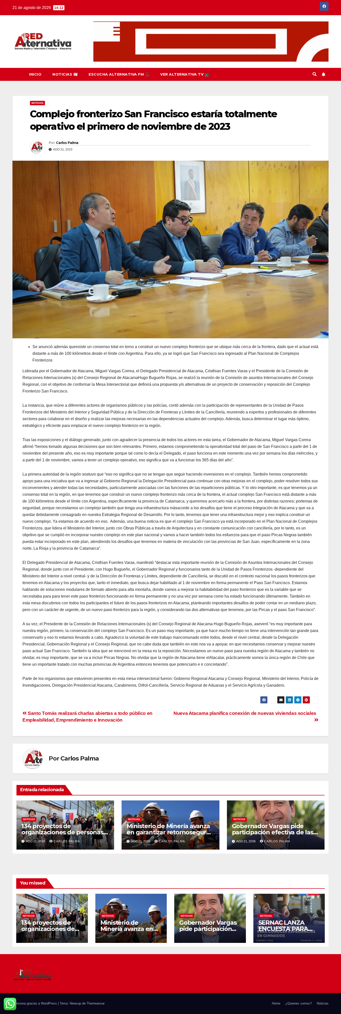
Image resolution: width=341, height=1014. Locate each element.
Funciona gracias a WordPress (35, 1003)
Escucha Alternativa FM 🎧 (119, 74)
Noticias (37, 103)
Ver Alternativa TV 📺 (184, 74)
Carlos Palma (67, 142)
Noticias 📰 (65, 74)
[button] (315, 74)
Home (276, 1003)
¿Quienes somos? (298, 1003)
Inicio (35, 74)
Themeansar (96, 1003)
